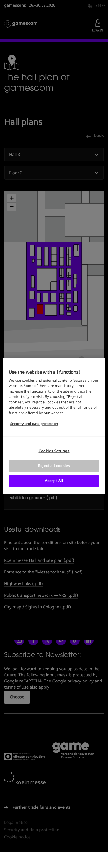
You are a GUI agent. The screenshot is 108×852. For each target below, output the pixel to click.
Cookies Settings (53, 451)
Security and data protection (34, 424)
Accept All (54, 481)
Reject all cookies (54, 465)
